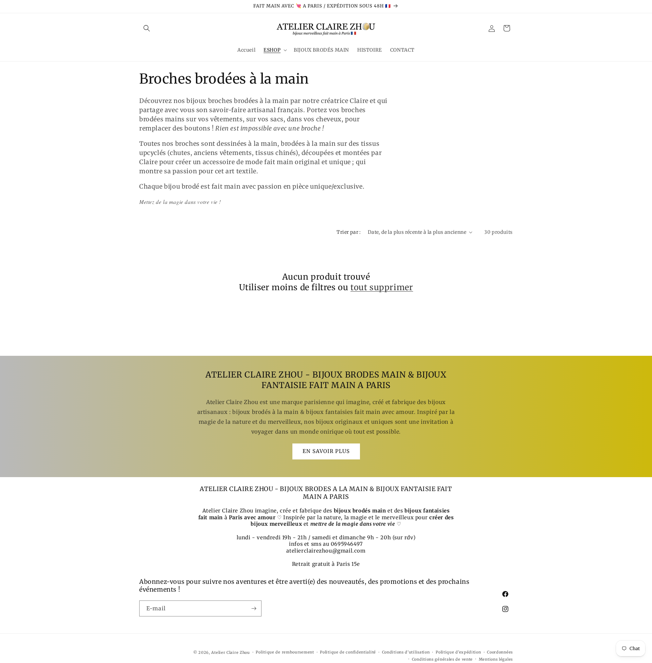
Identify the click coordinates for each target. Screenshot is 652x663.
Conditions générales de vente (442, 659)
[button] (146, 28)
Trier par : (349, 232)
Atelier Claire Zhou (230, 652)
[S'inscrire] (253, 608)
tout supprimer (381, 287)
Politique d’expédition (458, 652)
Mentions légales (496, 659)
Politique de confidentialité (348, 652)
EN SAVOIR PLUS (326, 451)
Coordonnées (500, 652)
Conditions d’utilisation (406, 652)
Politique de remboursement (285, 652)
